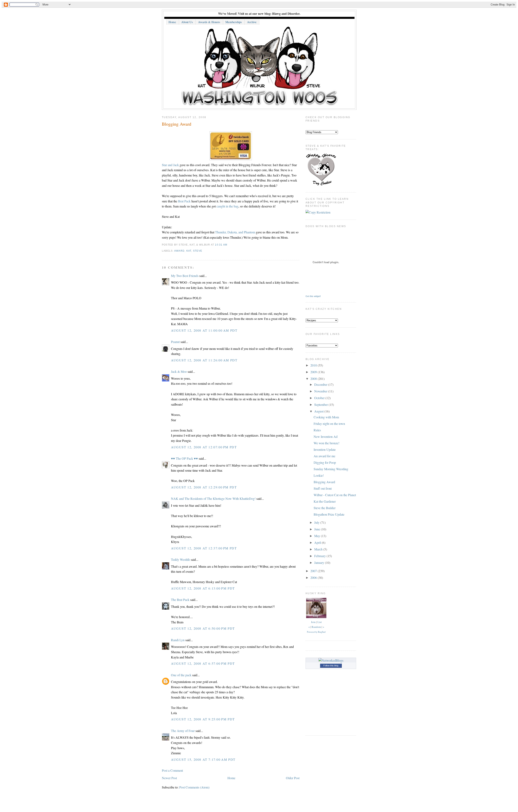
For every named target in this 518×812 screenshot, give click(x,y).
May (317, 536)
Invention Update (325, 449)
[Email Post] (228, 244)
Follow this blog (330, 665)
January (319, 562)
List (319, 622)
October (319, 398)
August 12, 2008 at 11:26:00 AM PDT (204, 360)
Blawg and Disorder (285, 13)
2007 (314, 571)
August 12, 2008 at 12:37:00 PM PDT (204, 548)
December (321, 384)
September (321, 404)
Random (316, 627)
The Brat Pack (180, 599)
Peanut (175, 342)
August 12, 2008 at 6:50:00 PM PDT (203, 628)
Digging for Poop (325, 462)
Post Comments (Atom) (194, 787)
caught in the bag (227, 206)
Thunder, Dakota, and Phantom (235, 232)
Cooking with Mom (326, 417)
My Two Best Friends (184, 276)
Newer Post (169, 778)
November (321, 391)
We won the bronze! (326, 443)
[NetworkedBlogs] (330, 660)
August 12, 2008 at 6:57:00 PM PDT (203, 663)
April (318, 542)
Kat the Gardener (325, 501)
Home (231, 778)
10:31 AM (221, 244)
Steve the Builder (324, 508)
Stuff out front (323, 488)
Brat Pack (184, 201)
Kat (188, 250)
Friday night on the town (329, 423)
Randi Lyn (178, 640)
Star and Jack (170, 165)
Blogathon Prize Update (329, 514)
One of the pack (181, 675)
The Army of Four (183, 731)
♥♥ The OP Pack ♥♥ (184, 458)
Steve (197, 250)
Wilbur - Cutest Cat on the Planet (335, 495)
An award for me (324, 456)
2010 (314, 365)
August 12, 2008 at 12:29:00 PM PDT (204, 487)
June (317, 529)
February (320, 556)
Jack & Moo (179, 371)
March (318, 549)
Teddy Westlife (180, 559)
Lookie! (319, 475)
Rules (317, 430)
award (179, 250)
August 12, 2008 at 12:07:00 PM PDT (204, 447)
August (319, 411)
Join (313, 622)
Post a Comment (172, 770)
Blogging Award (176, 124)
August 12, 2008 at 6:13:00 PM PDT (203, 588)
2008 (314, 378)
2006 (314, 577)
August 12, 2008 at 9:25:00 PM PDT (203, 719)
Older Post (292, 778)
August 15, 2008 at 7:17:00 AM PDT (203, 759)
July (317, 522)
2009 (314, 372)
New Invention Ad (326, 436)
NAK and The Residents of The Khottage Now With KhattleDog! (213, 498)
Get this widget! (313, 296)
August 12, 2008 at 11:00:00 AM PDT (204, 330)
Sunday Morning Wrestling (331, 469)
